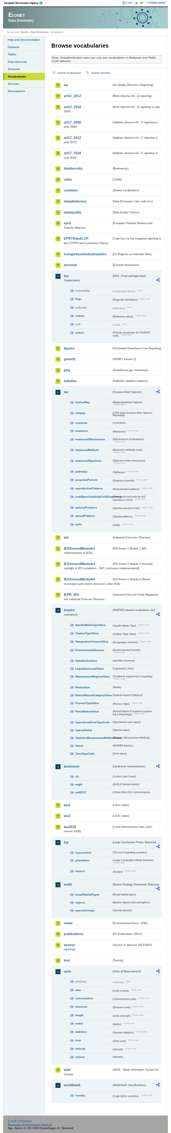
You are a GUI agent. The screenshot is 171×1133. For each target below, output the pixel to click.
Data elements (17, 61)
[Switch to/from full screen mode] (142, 3)
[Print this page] (137, 3)
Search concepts (100, 73)
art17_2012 (72, 137)
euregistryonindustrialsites (85, 254)
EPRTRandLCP (76, 238)
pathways (81, 471)
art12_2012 (72, 96)
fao (66, 276)
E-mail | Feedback (20, 1120)
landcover (72, 766)
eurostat (70, 265)
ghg (67, 370)
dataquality (72, 212)
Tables (12, 54)
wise (67, 1069)
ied (66, 537)
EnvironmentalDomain (89, 650)
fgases (69, 348)
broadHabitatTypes (87, 894)
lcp (66, 842)
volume (80, 1057)
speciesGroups (85, 910)
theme (79, 745)
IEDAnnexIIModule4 (79, 579)
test (67, 960)
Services (13, 83)
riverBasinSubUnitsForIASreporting (93, 496)
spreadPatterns (85, 515)
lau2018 (70, 827)
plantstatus (82, 860)
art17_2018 (72, 153)
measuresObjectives (88, 460)
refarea (79, 315)
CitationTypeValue (86, 633)
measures (81, 430)
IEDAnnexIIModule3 (79, 564)
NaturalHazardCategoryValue (93, 695)
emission (81, 1006)
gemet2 (69, 359)
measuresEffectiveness (90, 439)
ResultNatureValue (87, 711)
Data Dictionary (39, 32)
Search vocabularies (69, 73)
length (79, 1015)
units (78, 524)
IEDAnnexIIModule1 (79, 548)
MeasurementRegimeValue (92, 676)
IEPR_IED (71, 594)
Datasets (13, 47)
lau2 (67, 816)
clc (77, 776)
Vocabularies (17, 76)
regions (80, 902)
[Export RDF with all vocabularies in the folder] (158, 280)
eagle (78, 784)
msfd (68, 884)
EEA (24, 3)
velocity (80, 1048)
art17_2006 (72, 122)
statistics (81, 1031)
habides (70, 381)
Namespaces (16, 91)
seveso (69, 945)
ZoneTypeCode (84, 753)
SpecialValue (83, 730)
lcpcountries (83, 852)
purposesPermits (86, 479)
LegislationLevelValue (89, 668)
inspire (69, 610)
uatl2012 (80, 792)
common (71, 190)
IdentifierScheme (86, 660)
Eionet (24, 32)
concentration (84, 998)
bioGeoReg (82, 402)
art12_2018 (72, 107)
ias (66, 392)
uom (67, 971)
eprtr (67, 223)
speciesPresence (86, 507)
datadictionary (75, 201)
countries (81, 423)
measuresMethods (87, 450)
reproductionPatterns (89, 488)
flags (78, 299)
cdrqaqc (80, 413)
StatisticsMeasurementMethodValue (93, 737)
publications (73, 934)
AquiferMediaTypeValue (90, 625)
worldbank (72, 1085)
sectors (80, 871)
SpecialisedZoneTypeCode (92, 722)
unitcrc (79, 332)
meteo (79, 1023)
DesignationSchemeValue (91, 641)
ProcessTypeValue (87, 703)
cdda (68, 179)
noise (68, 923)
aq (66, 85)
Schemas (14, 69)
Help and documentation (24, 39)
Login (129, 2)
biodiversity (73, 168)
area (78, 990)
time (78, 1040)
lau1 (67, 805)
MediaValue (82, 687)
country (80, 1095)
